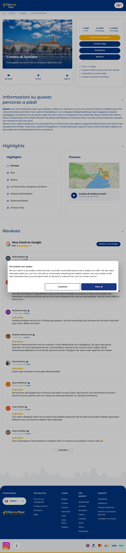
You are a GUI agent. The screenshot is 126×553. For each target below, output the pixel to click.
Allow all (99, 287)
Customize (62, 287)
